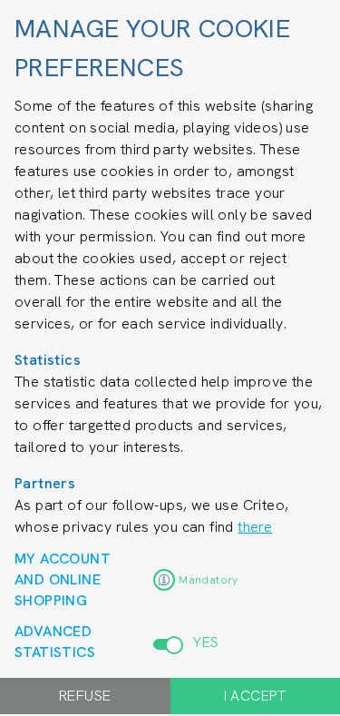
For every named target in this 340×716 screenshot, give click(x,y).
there (255, 526)
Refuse (85, 695)
